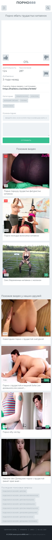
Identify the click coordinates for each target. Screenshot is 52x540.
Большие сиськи (11, 100)
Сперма (24, 100)
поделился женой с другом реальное (18, 500)
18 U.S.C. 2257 (42, 530)
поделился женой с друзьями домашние (20, 513)
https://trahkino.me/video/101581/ (19, 89)
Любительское (22, 96)
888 (26, 2)
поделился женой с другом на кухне (18, 517)
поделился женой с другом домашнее (19, 504)
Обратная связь (10, 530)
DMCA (32, 530)
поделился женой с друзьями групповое (20, 521)
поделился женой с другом (14, 491)
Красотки (34, 96)
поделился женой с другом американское (20, 495)
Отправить (26, 140)
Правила (23, 530)
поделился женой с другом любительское (20, 508)
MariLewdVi (8, 106)
